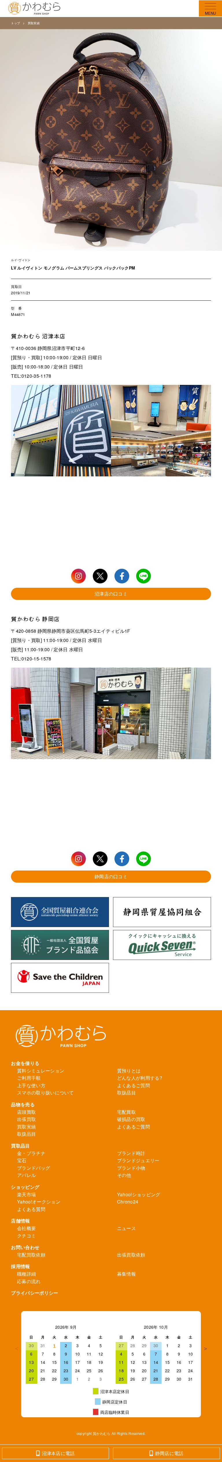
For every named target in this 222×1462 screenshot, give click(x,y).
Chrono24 (127, 1201)
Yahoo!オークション (38, 1201)
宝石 (22, 1160)
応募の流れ (29, 1281)
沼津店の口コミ (111, 593)
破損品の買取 (131, 1119)
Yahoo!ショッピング (138, 1194)
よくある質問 (31, 1209)
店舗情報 (20, 1220)
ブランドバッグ (33, 1168)
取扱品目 (126, 1092)
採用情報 (20, 1266)
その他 (124, 1175)
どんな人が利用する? (139, 1077)
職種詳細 (26, 1273)
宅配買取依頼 (31, 1254)
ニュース (126, 1228)
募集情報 (126, 1273)
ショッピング (25, 1187)
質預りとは (129, 1070)
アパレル (26, 1175)
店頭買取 (26, 1112)
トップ (15, 23)
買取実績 (34, 23)
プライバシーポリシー (34, 1292)
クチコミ (26, 1235)
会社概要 (26, 1228)
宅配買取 (126, 1112)
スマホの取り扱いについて (45, 1092)
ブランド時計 (131, 1153)
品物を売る (23, 1104)
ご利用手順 (29, 1077)
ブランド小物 (131, 1168)
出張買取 (26, 1119)
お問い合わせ (25, 1247)
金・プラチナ (31, 1153)
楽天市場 (26, 1194)
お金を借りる (25, 1063)
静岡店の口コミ (111, 876)
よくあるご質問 (133, 1085)
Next (205, 1348)
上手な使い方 (31, 1085)
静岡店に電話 (169, 1453)
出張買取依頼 (131, 1254)
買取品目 (20, 1145)
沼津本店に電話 (58, 1453)
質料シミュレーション (40, 1070)
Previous (17, 1348)
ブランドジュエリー (138, 1160)
